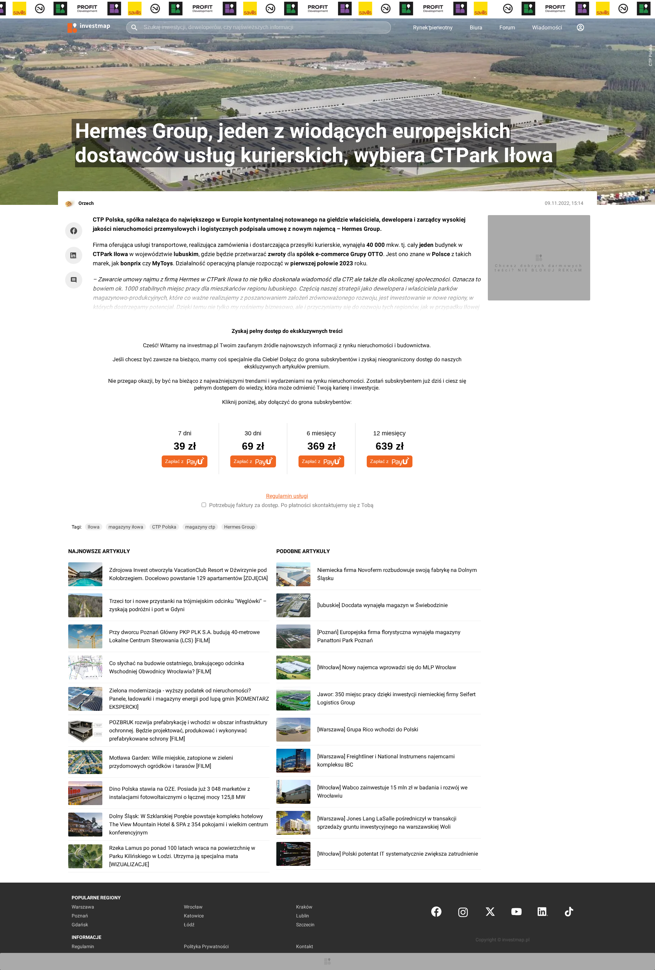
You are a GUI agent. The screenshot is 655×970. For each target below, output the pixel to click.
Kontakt (304, 946)
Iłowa (94, 527)
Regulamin (83, 946)
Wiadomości (547, 27)
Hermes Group (239, 527)
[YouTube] (516, 913)
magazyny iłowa (125, 527)
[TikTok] (569, 913)
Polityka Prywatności (206, 946)
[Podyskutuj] (75, 280)
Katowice (194, 915)
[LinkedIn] (543, 913)
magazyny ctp (200, 527)
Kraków (304, 907)
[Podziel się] (75, 231)
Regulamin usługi (287, 496)
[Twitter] (490, 913)
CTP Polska (164, 527)
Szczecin (305, 924)
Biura (476, 27)
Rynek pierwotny (433, 27)
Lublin (302, 915)
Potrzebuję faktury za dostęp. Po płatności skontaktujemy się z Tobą (291, 505)
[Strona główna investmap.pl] (89, 27)
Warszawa (83, 907)
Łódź (189, 924)
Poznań (80, 915)
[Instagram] (463, 913)
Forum (507, 27)
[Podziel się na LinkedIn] (74, 255)
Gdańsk (80, 924)
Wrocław (193, 907)
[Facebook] (436, 913)
